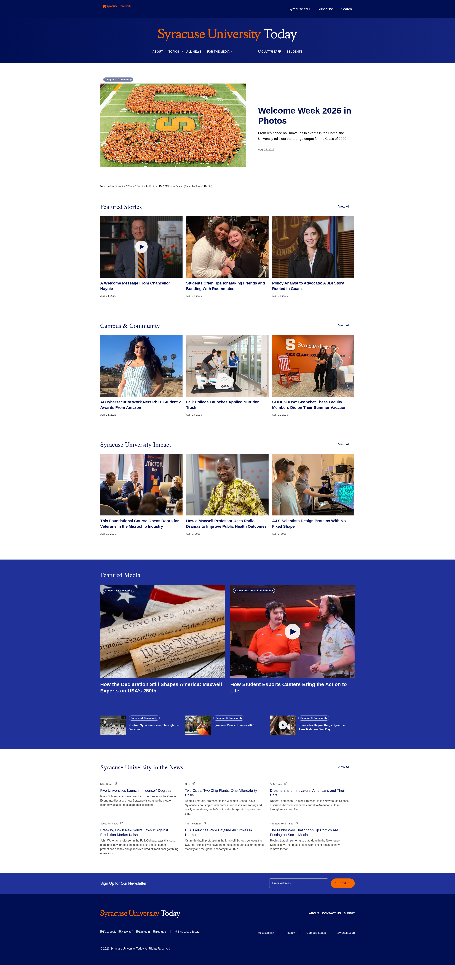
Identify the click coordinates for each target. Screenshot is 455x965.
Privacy (290, 932)
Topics (173, 51)
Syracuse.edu (299, 9)
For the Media (218, 51)
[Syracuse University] (125, 9)
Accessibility (266, 932)
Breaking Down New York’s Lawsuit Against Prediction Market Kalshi (134, 832)
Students (295, 51)
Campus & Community (118, 79)
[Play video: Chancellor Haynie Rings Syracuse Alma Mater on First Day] (283, 725)
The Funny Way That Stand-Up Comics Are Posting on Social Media (304, 832)
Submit (341, 883)
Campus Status (316, 932)
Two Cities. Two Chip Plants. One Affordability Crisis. (221, 793)
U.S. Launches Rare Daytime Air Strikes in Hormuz (218, 832)
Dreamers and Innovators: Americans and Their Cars (307, 793)
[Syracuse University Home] (227, 34)
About (157, 51)
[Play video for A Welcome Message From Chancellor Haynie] (141, 247)
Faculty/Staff (269, 51)
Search (346, 9)
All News (193, 51)
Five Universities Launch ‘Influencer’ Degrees (135, 790)
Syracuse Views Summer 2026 (233, 725)
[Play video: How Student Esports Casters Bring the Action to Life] (292, 631)
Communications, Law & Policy (254, 590)
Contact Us (331, 913)
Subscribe (325, 9)
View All (343, 206)
